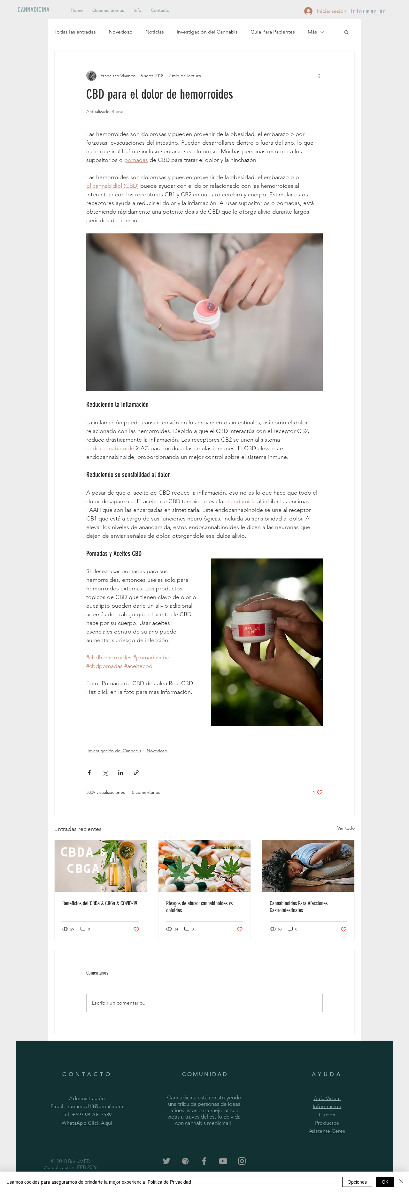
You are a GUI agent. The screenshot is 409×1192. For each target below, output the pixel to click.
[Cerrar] (401, 1182)
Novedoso (121, 32)
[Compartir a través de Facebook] (89, 773)
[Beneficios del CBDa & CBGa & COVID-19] (101, 866)
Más (312, 32)
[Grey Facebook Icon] (204, 1161)
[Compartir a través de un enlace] (136, 773)
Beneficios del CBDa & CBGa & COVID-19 (99, 903)
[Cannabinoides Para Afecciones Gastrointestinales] (308, 866)
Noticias (154, 32)
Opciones (357, 1182)
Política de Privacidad (169, 1182)
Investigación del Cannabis (207, 32)
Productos (327, 1123)
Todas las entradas (75, 32)
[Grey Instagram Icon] (242, 1161)
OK (385, 1182)
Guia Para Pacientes (273, 32)
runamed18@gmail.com (96, 1106)
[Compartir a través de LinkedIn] (121, 773)
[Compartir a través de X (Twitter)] (105, 773)
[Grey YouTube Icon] (223, 1161)
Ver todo (346, 828)
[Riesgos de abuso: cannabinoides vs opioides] (204, 866)
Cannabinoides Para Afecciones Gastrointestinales (299, 907)
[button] (346, 31)
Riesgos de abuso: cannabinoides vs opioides (199, 907)
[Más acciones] (319, 76)
